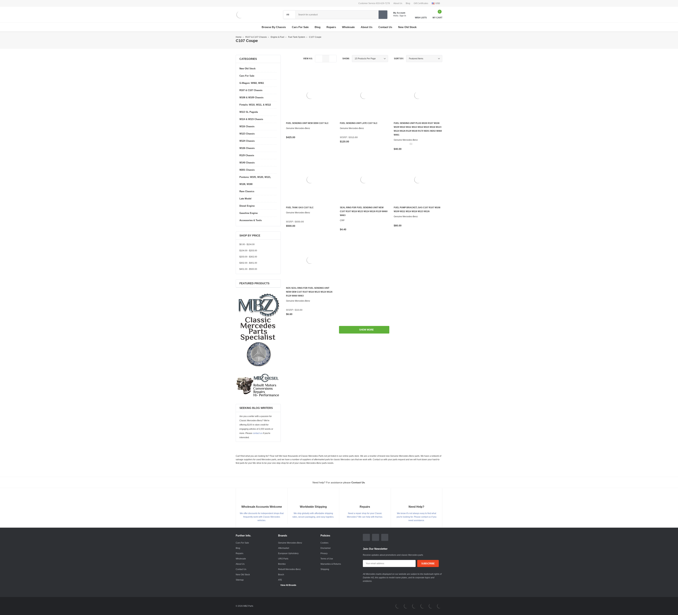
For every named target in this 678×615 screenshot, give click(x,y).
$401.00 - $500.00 (248, 269)
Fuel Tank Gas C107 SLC (300, 207)
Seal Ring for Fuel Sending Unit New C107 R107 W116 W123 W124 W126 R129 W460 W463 (364, 211)
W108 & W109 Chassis (251, 97)
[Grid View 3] (325, 58)
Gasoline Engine (248, 213)
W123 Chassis (247, 133)
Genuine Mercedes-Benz (290, 543)
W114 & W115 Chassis (251, 119)
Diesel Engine (247, 206)
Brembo (282, 564)
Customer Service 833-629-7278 (374, 3)
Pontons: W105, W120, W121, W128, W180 (255, 180)
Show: (346, 58)
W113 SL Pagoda (248, 112)
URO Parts (283, 558)
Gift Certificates (421, 3)
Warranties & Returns (330, 564)
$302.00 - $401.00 (248, 263)
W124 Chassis (247, 141)
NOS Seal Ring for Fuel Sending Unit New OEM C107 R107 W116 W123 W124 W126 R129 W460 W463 (309, 292)
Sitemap (240, 580)
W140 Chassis (247, 162)
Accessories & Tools (250, 220)
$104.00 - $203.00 (248, 250)
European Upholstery (288, 553)
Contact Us (241, 569)
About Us (397, 3)
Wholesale (241, 558)
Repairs (239, 553)
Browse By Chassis (274, 27)
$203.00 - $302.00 (248, 257)
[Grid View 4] (332, 58)
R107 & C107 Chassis (250, 90)
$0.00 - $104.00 (247, 244)
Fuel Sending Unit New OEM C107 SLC (307, 123)
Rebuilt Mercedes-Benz (289, 569)
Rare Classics (246, 191)
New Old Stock (247, 68)
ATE (280, 580)
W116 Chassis (246, 126)
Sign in (403, 16)
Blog (408, 3)
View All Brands (288, 585)
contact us (257, 433)
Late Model (245, 198)
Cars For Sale (300, 27)
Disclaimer (325, 548)
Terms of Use (326, 558)
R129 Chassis (246, 155)
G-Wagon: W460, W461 (251, 83)
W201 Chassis (247, 170)
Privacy (324, 553)
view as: (308, 58)
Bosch (281, 574)
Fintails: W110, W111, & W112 (255, 104)
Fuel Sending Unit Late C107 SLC (358, 123)
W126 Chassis (247, 148)
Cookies (324, 543)
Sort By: (399, 58)
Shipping (324, 569)
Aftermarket (283, 548)
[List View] (318, 58)
